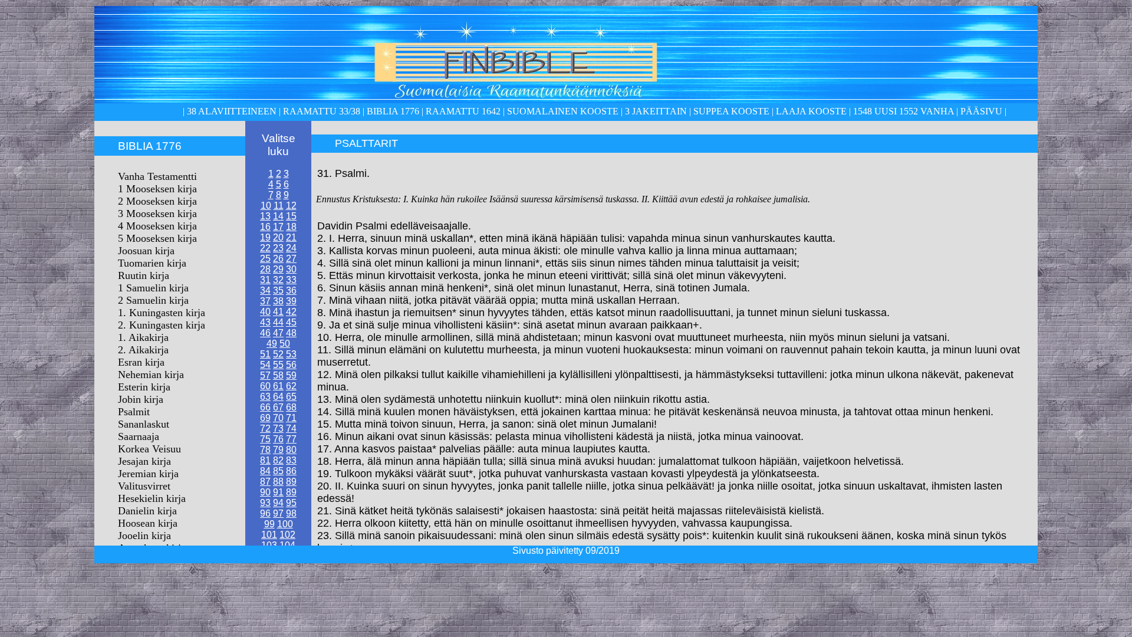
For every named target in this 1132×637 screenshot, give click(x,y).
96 (265, 513)
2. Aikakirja (143, 350)
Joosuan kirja (146, 251)
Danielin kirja (147, 511)
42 (291, 312)
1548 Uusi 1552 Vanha (902, 111)
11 (279, 206)
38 (278, 301)
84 (265, 471)
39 (291, 301)
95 (291, 503)
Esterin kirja (144, 387)
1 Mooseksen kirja (157, 189)
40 (265, 312)
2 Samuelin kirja (153, 300)
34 (265, 290)
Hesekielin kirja (152, 498)
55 (278, 365)
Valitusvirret (144, 486)
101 (269, 535)
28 (265, 269)
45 (291, 322)
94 (278, 503)
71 (291, 418)
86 (291, 471)
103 (269, 545)
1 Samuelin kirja (153, 288)
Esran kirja (141, 362)
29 (278, 269)
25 (265, 259)
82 (278, 460)
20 (278, 237)
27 (291, 259)
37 (265, 301)
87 (265, 482)
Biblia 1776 (393, 111)
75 (265, 439)
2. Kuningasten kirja (161, 325)
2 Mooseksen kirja (157, 201)
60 (265, 386)
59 (291, 375)
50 (284, 344)
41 (278, 312)
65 (291, 397)
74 (291, 428)
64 (278, 397)
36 (291, 290)
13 (265, 216)
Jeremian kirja (148, 474)
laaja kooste (810, 111)
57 (265, 375)
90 (265, 492)
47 (278, 333)
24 (291, 248)
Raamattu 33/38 (322, 111)
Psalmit (134, 412)
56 (291, 365)
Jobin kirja (140, 399)
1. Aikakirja (143, 337)
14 (278, 216)
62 (291, 386)
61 (278, 386)
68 (291, 407)
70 (278, 418)
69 (265, 418)
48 (291, 333)
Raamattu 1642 (463, 111)
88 (278, 482)
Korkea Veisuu (149, 449)
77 (291, 439)
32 (278, 280)
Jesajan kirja (144, 461)
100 (285, 524)
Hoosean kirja (147, 523)
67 (278, 407)
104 (287, 545)
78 (265, 450)
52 (278, 354)
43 (265, 322)
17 (278, 227)
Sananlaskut (143, 424)
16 (265, 227)
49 (271, 344)
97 (278, 513)
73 (278, 428)
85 (278, 471)
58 (278, 375)
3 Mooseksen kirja (157, 213)
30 (291, 269)
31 (265, 280)
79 (278, 450)
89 (291, 482)
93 (265, 503)
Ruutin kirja (143, 275)
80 (291, 450)
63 (265, 397)
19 (265, 237)
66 (265, 407)
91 (278, 492)
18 (291, 227)
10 (266, 206)
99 (269, 524)
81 (265, 460)
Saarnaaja (138, 436)
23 (278, 248)
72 (265, 428)
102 (287, 535)
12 (291, 206)
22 (265, 248)
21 (291, 237)
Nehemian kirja (151, 374)
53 (291, 354)
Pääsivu (981, 111)
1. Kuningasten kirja (161, 312)
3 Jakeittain (656, 111)
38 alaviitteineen (231, 111)
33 (291, 280)
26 (278, 259)
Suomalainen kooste (562, 111)
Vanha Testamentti (157, 176)
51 (265, 354)
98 (291, 513)
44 (278, 322)
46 (265, 333)
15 (291, 216)
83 (291, 460)
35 (278, 290)
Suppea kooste (732, 111)
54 (265, 365)
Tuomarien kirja (152, 263)
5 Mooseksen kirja (157, 238)
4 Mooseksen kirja (157, 226)
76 (278, 439)
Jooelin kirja (144, 535)
